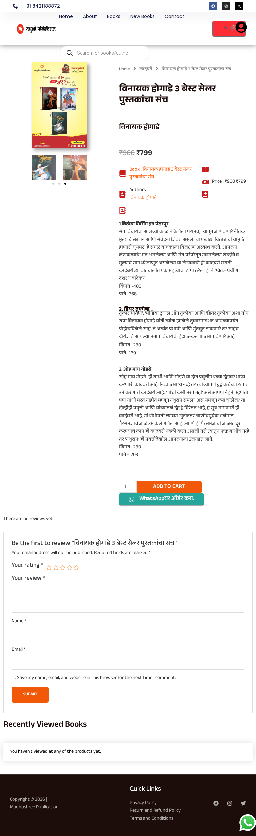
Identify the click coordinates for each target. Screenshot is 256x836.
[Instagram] (229, 803)
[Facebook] (216, 803)
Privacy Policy (143, 803)
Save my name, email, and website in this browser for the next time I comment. (96, 678)
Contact (174, 16)
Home (66, 16)
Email (19, 650)
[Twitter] (243, 803)
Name (19, 621)
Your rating (27, 566)
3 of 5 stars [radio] (63, 568)
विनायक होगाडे (139, 128)
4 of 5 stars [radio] (70, 568)
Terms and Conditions (151, 819)
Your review (28, 579)
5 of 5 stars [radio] (76, 568)
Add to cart (169, 487)
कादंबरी (145, 69)
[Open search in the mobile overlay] (105, 32)
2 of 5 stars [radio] (56, 568)
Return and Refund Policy (155, 811)
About (90, 16)
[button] (39, 167)
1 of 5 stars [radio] (49, 568)
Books (113, 16)
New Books (142, 16)
